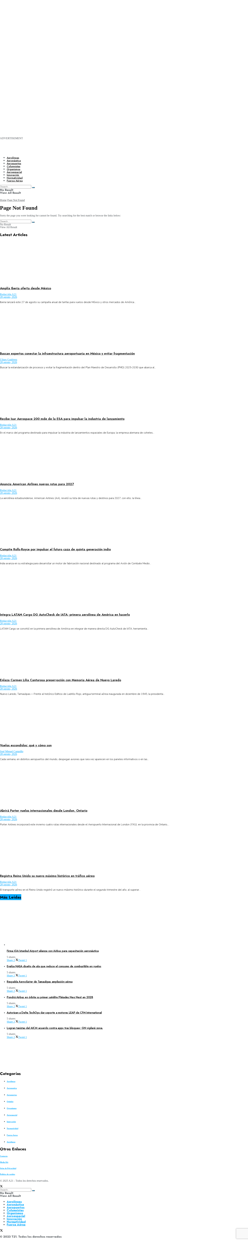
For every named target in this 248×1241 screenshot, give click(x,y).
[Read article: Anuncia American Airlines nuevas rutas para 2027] (124, 458)
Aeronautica (12, 1088)
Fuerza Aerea (12, 1135)
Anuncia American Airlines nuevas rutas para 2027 (37, 484)
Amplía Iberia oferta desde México (25, 288)
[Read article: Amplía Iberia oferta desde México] (124, 262)
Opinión (10, 1101)
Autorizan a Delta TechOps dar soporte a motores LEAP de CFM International (54, 1013)
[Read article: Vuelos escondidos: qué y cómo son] (124, 719)
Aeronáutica (14, 161)
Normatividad (12, 1128)
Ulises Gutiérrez (8, 359)
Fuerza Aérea (16, 1225)
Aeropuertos (14, 163)
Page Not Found (16, 200)
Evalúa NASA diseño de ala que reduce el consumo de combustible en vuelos (54, 966)
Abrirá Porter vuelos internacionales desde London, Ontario (43, 810)
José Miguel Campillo (11, 751)
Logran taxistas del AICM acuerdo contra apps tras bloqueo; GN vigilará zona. (55, 1028)
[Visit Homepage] (116, 150)
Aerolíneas (13, 158)
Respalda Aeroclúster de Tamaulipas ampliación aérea (40, 982)
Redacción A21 (8, 294)
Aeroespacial (12, 1115)
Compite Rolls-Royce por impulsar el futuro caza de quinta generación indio (55, 549)
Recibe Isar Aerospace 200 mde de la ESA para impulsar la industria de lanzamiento (62, 418)
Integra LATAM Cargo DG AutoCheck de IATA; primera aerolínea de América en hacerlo (65, 614)
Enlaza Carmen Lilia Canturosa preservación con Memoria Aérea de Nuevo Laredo (60, 680)
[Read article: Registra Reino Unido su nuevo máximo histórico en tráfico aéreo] (124, 849)
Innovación (11, 1122)
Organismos (12, 1108)
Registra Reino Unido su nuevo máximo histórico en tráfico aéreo (47, 876)
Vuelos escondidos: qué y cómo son (26, 745)
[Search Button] (33, 222)
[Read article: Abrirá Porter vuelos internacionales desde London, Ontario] (124, 784)
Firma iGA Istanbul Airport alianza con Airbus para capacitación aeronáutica (53, 951)
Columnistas (15, 1210)
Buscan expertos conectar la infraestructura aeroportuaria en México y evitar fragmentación (67, 353)
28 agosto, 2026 (8, 297)
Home (3, 200)
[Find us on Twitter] (1, 1186)
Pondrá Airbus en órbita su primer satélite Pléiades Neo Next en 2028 (50, 997)
